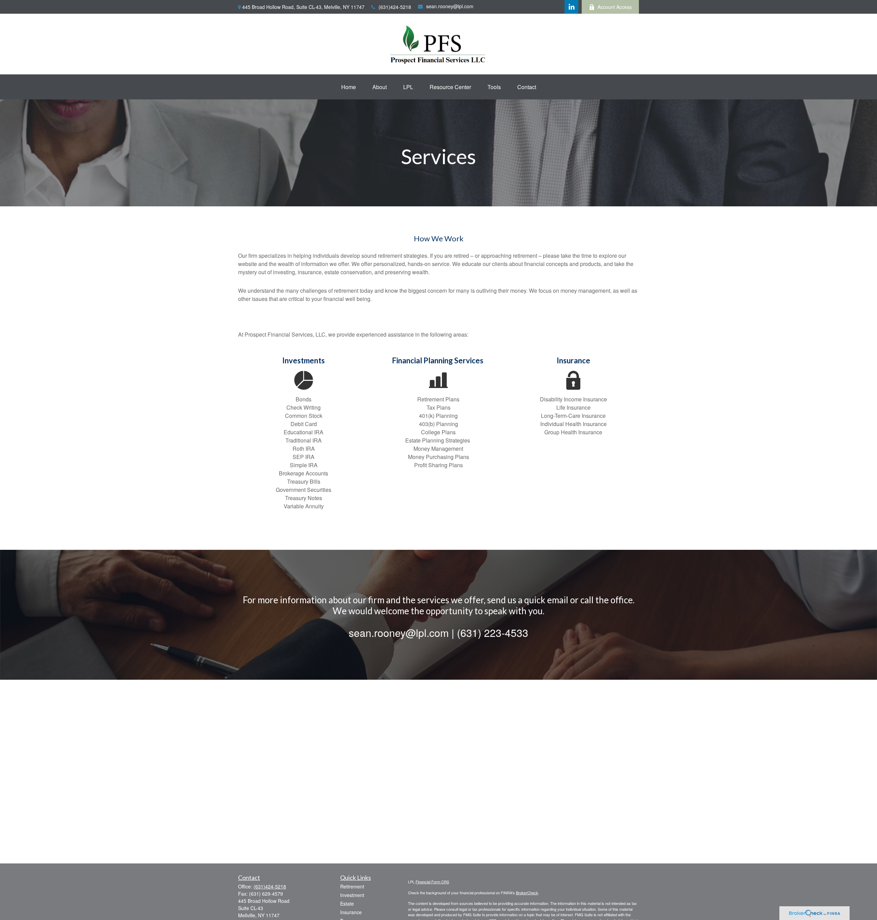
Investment (352, 895)
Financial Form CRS (432, 881)
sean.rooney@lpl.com (449, 6)
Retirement (352, 886)
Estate (347, 903)
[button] (348, 87)
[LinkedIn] (571, 7)
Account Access (614, 6)
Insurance (351, 912)
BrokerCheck (527, 892)
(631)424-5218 (395, 6)
